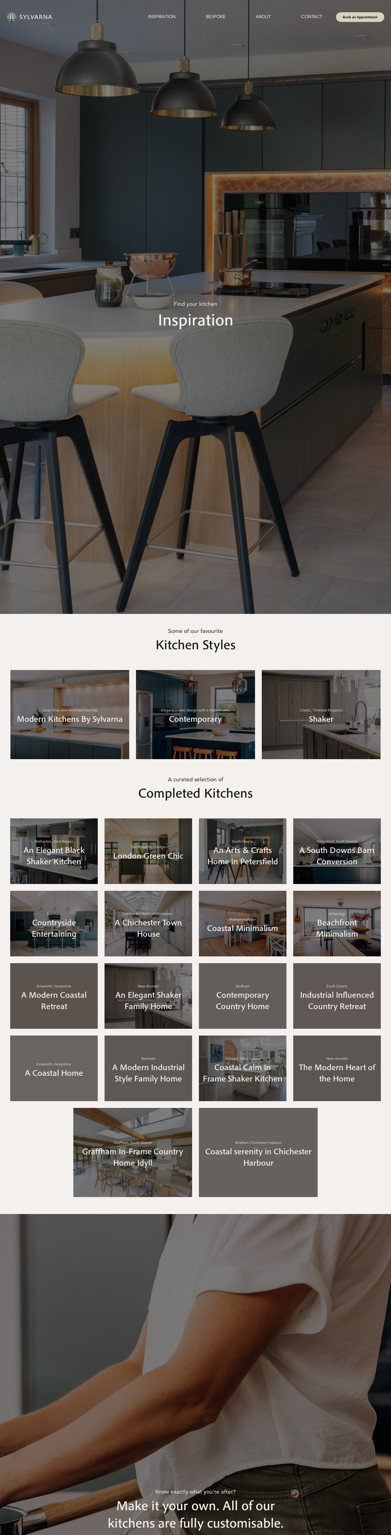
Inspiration (162, 17)
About (263, 17)
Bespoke (216, 17)
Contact (311, 17)
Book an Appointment (360, 17)
